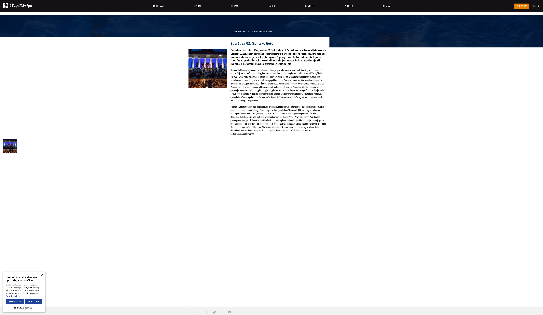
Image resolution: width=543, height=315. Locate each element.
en (533, 6)
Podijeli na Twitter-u (213, 312)
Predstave (158, 6)
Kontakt (388, 6)
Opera (197, 6)
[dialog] (24, 292)
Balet (271, 6)
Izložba (348, 6)
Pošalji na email (228, 312)
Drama (234, 6)
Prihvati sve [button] (15, 301)
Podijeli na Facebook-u (199, 312)
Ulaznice (522, 6)
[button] (24, 307)
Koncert (309, 6)
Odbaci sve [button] (33, 301)
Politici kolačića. (13, 296)
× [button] (42, 275)
